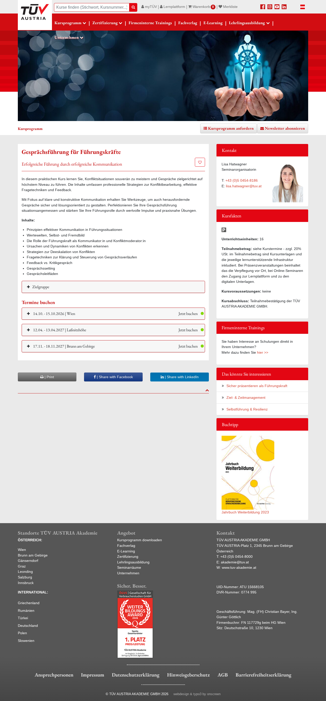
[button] (113, 313)
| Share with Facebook (114, 377)
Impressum (92, 674)
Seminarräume (129, 567)
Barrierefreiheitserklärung (263, 674)
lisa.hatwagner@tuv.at (244, 186)
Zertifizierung (127, 556)
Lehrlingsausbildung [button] (247, 22)
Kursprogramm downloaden (139, 540)
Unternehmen (128, 573)
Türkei (23, 618)
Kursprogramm (68, 22)
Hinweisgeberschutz (188, 674)
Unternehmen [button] (67, 37)
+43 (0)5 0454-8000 (236, 556)
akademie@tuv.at (235, 562)
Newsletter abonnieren (285, 128)
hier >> (262, 352)
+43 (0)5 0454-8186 (241, 180)
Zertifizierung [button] (105, 22)
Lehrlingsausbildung (133, 562)
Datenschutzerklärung (135, 674)
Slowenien (26, 641)
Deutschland (28, 626)
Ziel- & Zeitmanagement (245, 397)
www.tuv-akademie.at (239, 567)
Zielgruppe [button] (40, 286)
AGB (223, 674)
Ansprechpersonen (54, 674)
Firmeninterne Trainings (150, 22)
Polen (22, 633)
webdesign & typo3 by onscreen (197, 694)
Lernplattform (173, 7)
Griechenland (28, 603)
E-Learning (213, 22)
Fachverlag (187, 22)
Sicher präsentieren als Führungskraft (256, 386)
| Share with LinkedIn (181, 377)
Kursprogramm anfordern (231, 128)
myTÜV (150, 7)
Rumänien (26, 611)
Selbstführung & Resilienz (247, 409)
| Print (49, 377)
